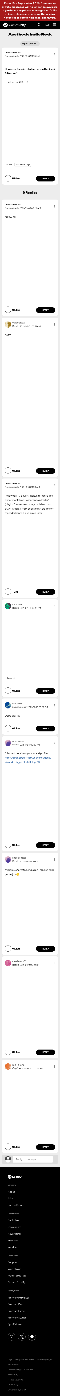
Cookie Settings (15, 1369)
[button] (54, 54)
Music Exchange (23, 164)
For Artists (13, 1220)
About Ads (28, 1369)
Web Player (14, 1269)
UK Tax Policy (13, 1384)
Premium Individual (18, 1297)
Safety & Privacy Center (24, 1359)
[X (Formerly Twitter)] (22, 1337)
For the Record (16, 1205)
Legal (10, 1359)
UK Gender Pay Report (17, 1390)
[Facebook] (32, 1337)
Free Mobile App (17, 1275)
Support (12, 1262)
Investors (13, 1240)
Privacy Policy (13, 1365)
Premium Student (17, 1317)
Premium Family (16, 1311)
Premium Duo (15, 1304)
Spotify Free (14, 1324)
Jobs (10, 1198)
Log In (47, 25)
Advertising (14, 1233)
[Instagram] (11, 1337)
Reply (45, 178)
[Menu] (54, 25)
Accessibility (13, 1374)
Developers (14, 1227)
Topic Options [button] (29, 43)
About (11, 1191)
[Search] (39, 25)
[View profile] (8, 324)
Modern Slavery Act (15, 1380)
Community (17, 25)
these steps (11, 17)
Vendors (12, 1247)
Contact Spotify (16, 1282)
